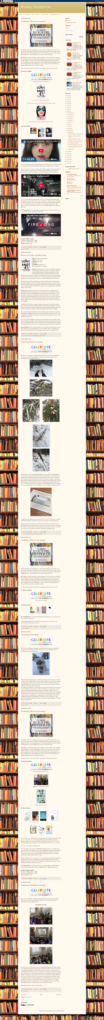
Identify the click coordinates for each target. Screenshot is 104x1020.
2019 (68, 109)
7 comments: (35, 531)
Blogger (62, 1011)
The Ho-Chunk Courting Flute (48, 519)
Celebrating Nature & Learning (31, 342)
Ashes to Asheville (25, 838)
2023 (68, 101)
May (69, 126)
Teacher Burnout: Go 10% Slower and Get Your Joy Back (74, 176)
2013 (68, 159)
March (69, 130)
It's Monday (26, 249)
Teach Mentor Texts (51, 57)
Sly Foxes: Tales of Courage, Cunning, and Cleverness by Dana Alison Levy (74, 187)
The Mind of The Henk (71, 180)
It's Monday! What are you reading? (33, 21)
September (70, 118)
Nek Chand (29, 859)
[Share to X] (43, 247)
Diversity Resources (55, 14)
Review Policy (45, 14)
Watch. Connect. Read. (72, 185)
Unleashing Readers (32, 57)
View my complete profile (70, 22)
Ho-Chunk (38, 533)
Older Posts (58, 994)
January (70, 149)
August (69, 120)
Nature (41, 533)
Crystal (68, 20)
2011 (68, 163)
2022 (68, 103)
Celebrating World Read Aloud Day (41, 81)
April (69, 128)
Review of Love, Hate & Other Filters (41, 100)
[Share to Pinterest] (45, 247)
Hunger (49, 848)
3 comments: (35, 703)
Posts (68, 28)
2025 (68, 97)
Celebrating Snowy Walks (41, 600)
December (70, 113)
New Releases (69, 183)
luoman (54, 1011)
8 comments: (35, 247)
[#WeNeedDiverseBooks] (74, 168)
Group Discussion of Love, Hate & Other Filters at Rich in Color (41, 103)
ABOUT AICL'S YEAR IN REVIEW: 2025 (74, 193)
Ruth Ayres (23, 355)
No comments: (35, 333)
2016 (68, 153)
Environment (33, 533)
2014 (68, 157)
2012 (68, 161)
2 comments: (35, 626)
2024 (68, 99)
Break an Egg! (55, 841)
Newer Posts (23, 994)
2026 (68, 95)
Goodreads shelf (53, 68)
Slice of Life (75, 52)
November (70, 115)
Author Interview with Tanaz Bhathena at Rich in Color (41, 121)
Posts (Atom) (29, 997)
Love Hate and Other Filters (34, 335)
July (69, 122)
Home (21, 14)
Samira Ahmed (39, 260)
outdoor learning (55, 526)
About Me (27, 14)
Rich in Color (70, 182)
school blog (47, 970)
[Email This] (40, 247)
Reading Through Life (36, 6)
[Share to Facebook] (44, 247)
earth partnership (27, 533)
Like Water (23, 845)
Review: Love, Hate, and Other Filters (34, 255)
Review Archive (35, 14)
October (70, 116)
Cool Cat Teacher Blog (72, 174)
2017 (68, 151)
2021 (68, 105)
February (70, 132)
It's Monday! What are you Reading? (77, 73)
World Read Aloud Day (44, 786)
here (50, 476)
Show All (81, 195)
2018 (68, 111)
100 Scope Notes (70, 179)
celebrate (26, 705)
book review (26, 335)
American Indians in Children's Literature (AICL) (73, 190)
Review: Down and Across (41, 805)
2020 (68, 107)
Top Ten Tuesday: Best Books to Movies (77, 83)
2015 (68, 155)
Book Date (54, 50)
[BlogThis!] (41, 247)
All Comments (70, 30)
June (69, 124)
